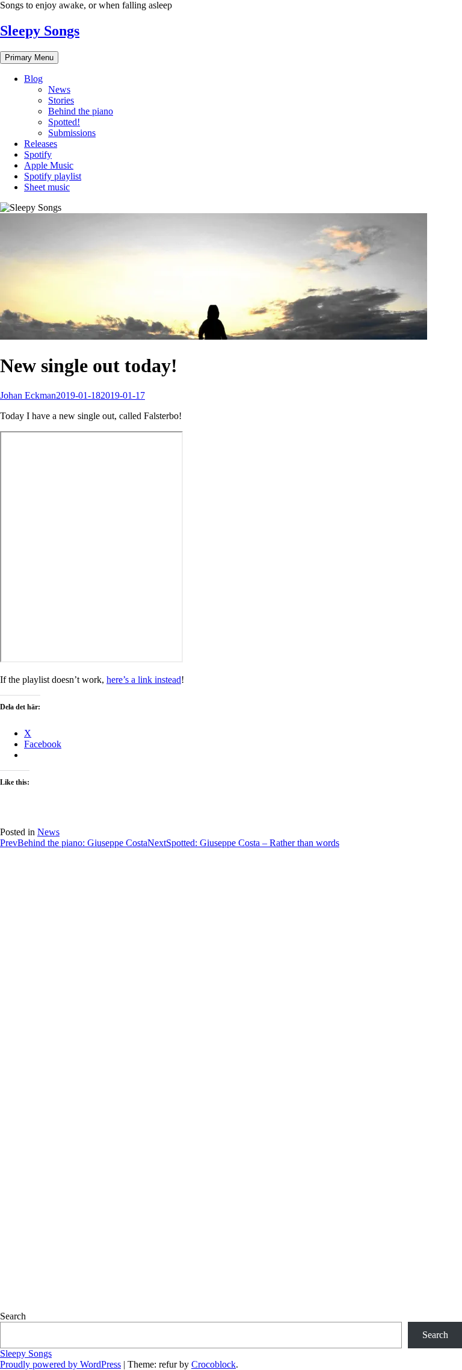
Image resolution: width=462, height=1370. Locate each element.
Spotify (38, 154)
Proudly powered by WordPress (60, 1364)
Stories (61, 100)
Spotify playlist (52, 176)
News (59, 89)
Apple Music (48, 165)
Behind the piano (80, 111)
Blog (33, 78)
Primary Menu (29, 57)
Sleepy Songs (39, 31)
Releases (40, 144)
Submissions (72, 133)
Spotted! (64, 122)
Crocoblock (213, 1364)
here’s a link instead (143, 679)
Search (13, 1316)
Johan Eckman (28, 395)
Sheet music (47, 187)
